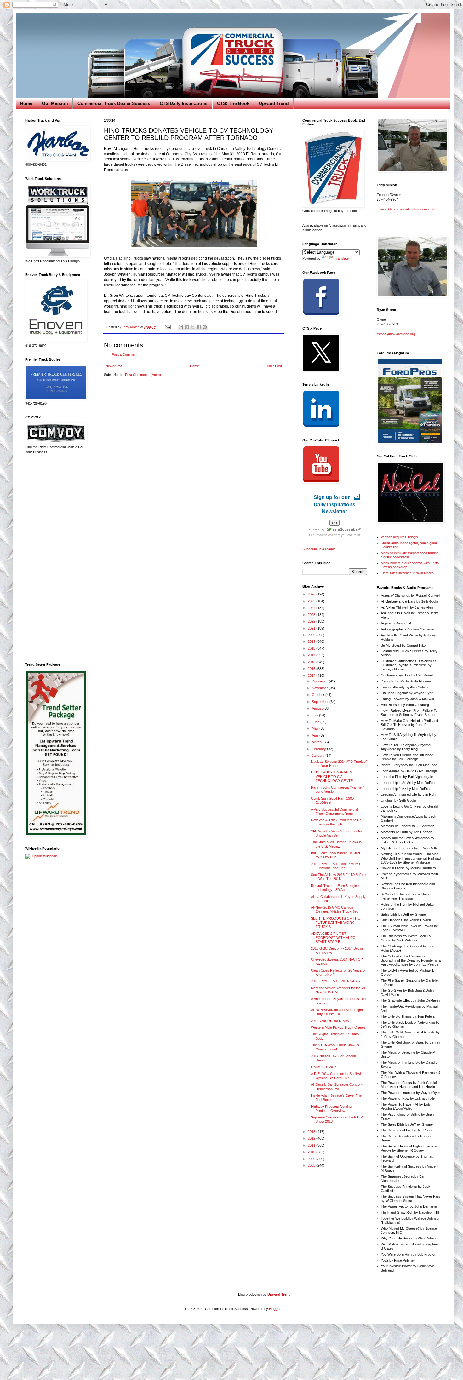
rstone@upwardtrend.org (396, 334)
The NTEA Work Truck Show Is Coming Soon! (335, 1047)
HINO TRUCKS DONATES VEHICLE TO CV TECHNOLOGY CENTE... (333, 776)
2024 (312, 608)
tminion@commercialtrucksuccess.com (407, 209)
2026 (312, 594)
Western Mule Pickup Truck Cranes (338, 1027)
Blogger (274, 1309)
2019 (312, 641)
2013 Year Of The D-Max (330, 1021)
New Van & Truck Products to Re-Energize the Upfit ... (337, 822)
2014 (312, 675)
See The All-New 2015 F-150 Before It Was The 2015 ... (338, 877)
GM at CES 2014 (324, 1067)
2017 (312, 655)
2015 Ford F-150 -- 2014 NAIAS (335, 981)
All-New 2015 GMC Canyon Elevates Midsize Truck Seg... (336, 909)
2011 (312, 1145)
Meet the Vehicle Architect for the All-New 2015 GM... (338, 990)
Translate (341, 258)
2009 (312, 1159)
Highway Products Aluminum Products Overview (332, 1109)
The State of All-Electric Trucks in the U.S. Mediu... (336, 844)
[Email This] (181, 327)
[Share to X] (193, 327)
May (315, 728)
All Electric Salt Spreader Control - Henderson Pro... (337, 1086)
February (319, 749)
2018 (312, 648)
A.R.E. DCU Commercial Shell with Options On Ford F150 (337, 1076)
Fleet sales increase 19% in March (407, 573)
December (320, 681)
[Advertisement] (55, 558)
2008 (312, 1165)
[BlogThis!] (187, 327)
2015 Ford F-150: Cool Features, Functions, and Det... (336, 866)
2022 (312, 621)
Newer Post (114, 366)
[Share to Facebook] (199, 327)
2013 (312, 1132)
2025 (312, 601)
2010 (312, 1152)
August (317, 708)
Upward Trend (274, 103)
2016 (312, 662)
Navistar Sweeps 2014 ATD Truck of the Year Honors (339, 764)
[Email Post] (167, 327)
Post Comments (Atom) (143, 375)
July (315, 715)
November (320, 688)
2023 (312, 615)
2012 (312, 1138)
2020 (312, 635)
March (317, 742)
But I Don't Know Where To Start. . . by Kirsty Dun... (338, 855)
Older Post (274, 366)
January (318, 755)
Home (26, 103)
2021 (312, 628)
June (316, 722)
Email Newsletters (327, 535)
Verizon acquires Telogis (399, 537)
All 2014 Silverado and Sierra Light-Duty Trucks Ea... (337, 1012)
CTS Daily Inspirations (184, 103)
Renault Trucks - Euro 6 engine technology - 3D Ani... (335, 888)
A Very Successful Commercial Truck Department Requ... (334, 811)
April (315, 735)
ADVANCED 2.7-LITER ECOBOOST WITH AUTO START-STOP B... (333, 938)
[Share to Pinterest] (205, 327)
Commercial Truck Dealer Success (113, 103)
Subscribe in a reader (318, 549)
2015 (312, 668)
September (320, 702)
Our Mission (55, 103)
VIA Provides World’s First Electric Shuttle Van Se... (337, 833)
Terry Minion (131, 327)
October (318, 695)
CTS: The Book (233, 103)
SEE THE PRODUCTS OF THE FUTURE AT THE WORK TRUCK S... (335, 923)
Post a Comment (124, 354)
